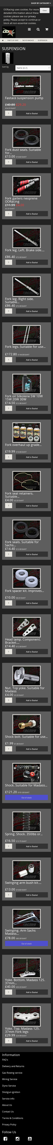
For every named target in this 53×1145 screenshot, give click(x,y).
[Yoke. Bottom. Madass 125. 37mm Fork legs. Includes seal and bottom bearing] (27, 967)
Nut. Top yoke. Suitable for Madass (25, 689)
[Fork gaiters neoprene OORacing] (27, 186)
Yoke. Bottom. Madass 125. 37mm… (25, 981)
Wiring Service (9, 1079)
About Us (7, 1105)
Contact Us (8, 1111)
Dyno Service (9, 1085)
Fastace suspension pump (24, 98)
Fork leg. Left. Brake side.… (25, 250)
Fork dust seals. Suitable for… (23, 151)
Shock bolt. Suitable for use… (26, 736)
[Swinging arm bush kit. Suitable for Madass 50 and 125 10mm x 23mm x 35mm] (27, 870)
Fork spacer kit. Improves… (24, 590)
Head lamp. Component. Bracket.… (23, 641)
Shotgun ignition (11, 1092)
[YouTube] (30, 1139)
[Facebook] (5, 1139)
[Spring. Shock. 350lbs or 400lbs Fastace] (27, 821)
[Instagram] (17, 1139)
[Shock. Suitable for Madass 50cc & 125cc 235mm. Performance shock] (27, 772)
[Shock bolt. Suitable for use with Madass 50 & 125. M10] (27, 724)
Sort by (5, 66)
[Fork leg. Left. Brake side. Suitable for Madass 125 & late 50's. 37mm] (27, 237)
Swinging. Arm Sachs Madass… (20, 932)
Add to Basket (32, 113)
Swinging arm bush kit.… (23, 882)
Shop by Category (40, 3)
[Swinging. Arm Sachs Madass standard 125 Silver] (27, 918)
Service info (8, 1098)
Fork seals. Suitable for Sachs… (22, 543)
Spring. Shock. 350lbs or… (24, 834)
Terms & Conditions (12, 1118)
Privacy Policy (9, 1124)
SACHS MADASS (28, 40)
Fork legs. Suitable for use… (25, 346)
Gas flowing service (12, 1072)
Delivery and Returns (13, 1066)
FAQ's (5, 1059)
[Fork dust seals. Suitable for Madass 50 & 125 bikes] (27, 137)
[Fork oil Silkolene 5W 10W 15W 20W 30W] (27, 383)
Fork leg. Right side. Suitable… (19, 300)
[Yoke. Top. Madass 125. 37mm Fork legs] (27, 1016)
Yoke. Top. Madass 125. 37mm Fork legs (22, 1030)
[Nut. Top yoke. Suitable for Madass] (27, 675)
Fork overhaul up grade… (23, 444)
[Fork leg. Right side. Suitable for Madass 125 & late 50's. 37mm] (27, 286)
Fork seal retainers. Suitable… (19, 494)
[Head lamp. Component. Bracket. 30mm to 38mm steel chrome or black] (27, 626)
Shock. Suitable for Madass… (26, 785)
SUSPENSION (42, 40)
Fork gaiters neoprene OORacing (21, 199)
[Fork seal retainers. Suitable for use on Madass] (27, 481)
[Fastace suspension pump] (27, 85)
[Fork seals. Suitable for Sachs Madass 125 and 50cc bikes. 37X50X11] (27, 529)
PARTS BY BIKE (12, 40)
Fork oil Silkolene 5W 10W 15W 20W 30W (24, 397)
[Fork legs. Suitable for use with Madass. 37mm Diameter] (27, 334)
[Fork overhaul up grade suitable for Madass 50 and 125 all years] (27, 432)
